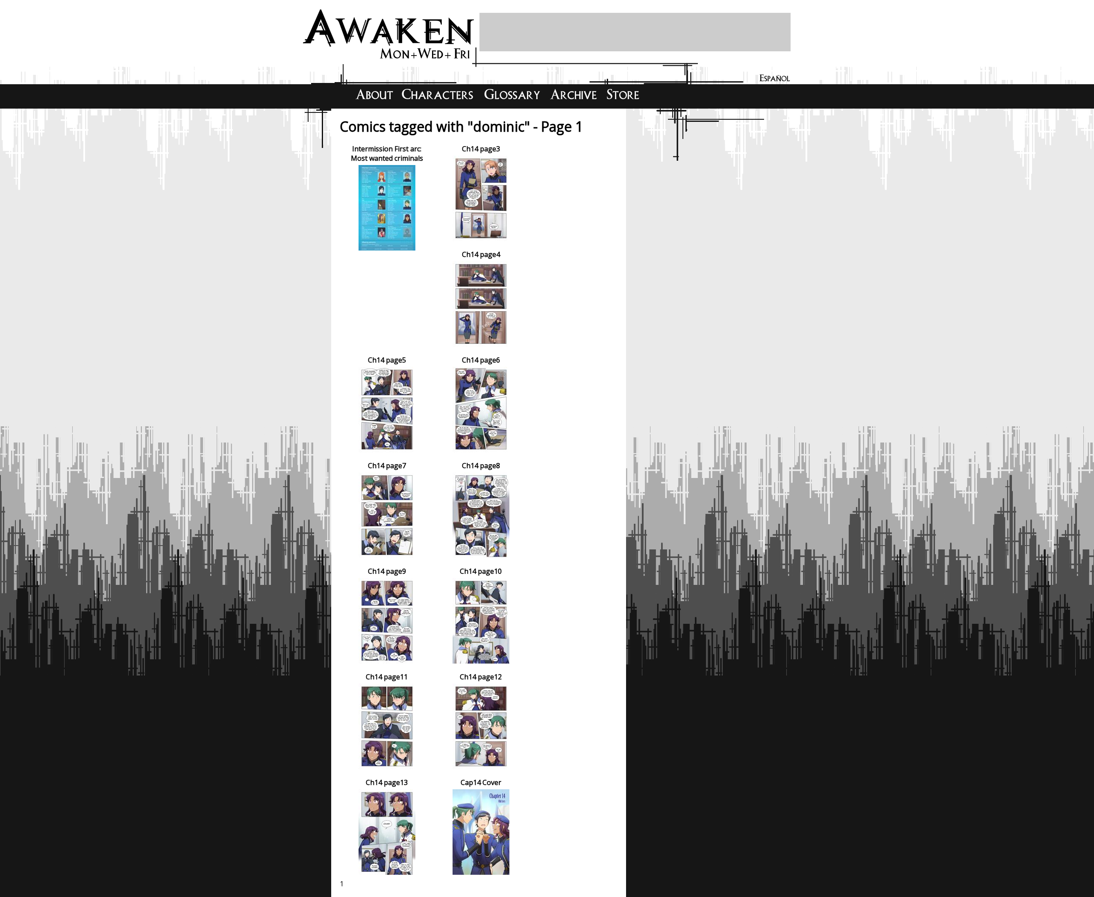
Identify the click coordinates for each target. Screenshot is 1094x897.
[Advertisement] (635, 32)
